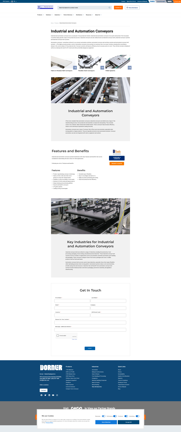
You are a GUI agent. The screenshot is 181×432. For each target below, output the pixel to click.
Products (39, 14)
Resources (88, 14)
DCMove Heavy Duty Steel (72, 378)
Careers (123, 1)
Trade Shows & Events (123, 384)
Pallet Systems (70, 384)
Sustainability (121, 374)
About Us (97, 14)
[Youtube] (53, 395)
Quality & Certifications (123, 376)
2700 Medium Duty (70, 374)
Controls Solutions (70, 386)
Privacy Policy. (49, 422)
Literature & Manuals (142, 1)
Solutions (48, 14)
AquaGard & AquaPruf (71, 380)
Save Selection (106, 422)
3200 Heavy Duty (70, 376)
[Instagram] (57, 395)
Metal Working (95, 384)
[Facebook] (41, 395)
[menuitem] (123, 1)
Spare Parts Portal (131, 1)
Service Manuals (122, 386)
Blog (119, 389)
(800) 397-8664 (46, 378)
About (119, 369)
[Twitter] (45, 395)
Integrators (95, 378)
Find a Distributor (133, 7)
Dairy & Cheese (95, 374)
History (120, 372)
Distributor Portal (122, 382)
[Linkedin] (49, 395)
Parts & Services (68, 14)
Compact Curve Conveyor (72, 389)
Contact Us (118, 7)
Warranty (120, 378)
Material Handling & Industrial (99, 380)
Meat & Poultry (96, 382)
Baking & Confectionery (98, 372)
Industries (57, 14)
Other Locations (44, 385)
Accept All (128, 422)
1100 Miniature (69, 369)
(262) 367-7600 (55, 378)
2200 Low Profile (70, 372)
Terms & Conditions (123, 380)
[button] (144, 417)
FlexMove (68, 382)
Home (52, 23)
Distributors (79, 14)
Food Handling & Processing (99, 376)
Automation (95, 369)
